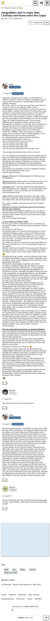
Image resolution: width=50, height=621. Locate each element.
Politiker (22, 569)
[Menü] (47, 3)
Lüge (13, 569)
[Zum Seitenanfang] (46, 617)
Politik (6, 569)
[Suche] (35, 3)
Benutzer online (8, 580)
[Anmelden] (41, 3)
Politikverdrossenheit (10, 572)
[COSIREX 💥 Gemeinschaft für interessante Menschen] (8, 3)
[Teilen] (46, 23)
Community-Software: (25, 606)
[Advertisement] (25, 52)
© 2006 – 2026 (25, 618)
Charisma (32, 569)
